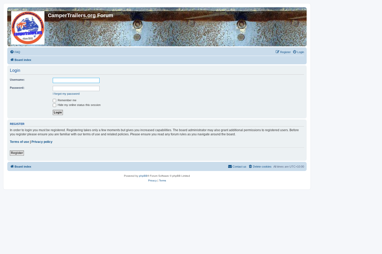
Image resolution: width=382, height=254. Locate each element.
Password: (17, 87)
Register (17, 153)
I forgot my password (66, 93)
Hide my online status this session (79, 104)
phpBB (143, 175)
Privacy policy (41, 142)
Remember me (66, 100)
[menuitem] (15, 52)
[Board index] (28, 27)
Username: (17, 79)
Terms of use (19, 142)
